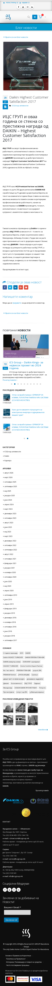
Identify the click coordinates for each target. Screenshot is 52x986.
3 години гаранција (10, 653)
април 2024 (8, 504)
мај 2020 (7, 586)
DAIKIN (27, 653)
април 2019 (8, 604)
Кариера (7, 460)
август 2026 (8, 473)
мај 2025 (7, 491)
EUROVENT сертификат (31, 662)
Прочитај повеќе (42, 790)
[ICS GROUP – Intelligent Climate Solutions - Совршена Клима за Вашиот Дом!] (8, 17)
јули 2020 (8, 581)
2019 (21, 653)
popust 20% (37, 670)
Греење (35, 675)
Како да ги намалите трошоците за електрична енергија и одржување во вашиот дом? (25, 412)
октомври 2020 (10, 577)
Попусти (42, 688)
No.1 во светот (8, 670)
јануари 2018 (9, 636)
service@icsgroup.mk (17, 859)
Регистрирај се (12, 3)
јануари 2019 (9, 613)
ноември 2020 (10, 572)
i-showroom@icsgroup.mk (19, 838)
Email (26, 287)
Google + (21, 287)
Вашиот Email (12, 907)
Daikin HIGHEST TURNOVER (13, 657)
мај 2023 (7, 532)
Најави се (25, 3)
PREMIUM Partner (9, 675)
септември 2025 (10, 486)
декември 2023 (10, 513)
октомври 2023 (10, 518)
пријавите (17, 303)
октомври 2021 (10, 559)
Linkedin (19, 890)
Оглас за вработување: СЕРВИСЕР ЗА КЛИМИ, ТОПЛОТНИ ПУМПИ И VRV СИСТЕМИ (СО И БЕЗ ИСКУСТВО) (27, 397)
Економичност (16, 683)
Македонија (7, 688)
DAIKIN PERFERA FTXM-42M (34, 657)
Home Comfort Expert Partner (31, 666)
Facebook (5, 287)
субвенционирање (37, 692)
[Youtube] (23, 7)
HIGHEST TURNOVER (10, 666)
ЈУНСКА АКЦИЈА (23, 675)
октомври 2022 (10, 545)
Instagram (14, 890)
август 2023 (8, 522)
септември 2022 (10, 550)
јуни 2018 (8, 631)
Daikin (6, 456)
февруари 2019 (10, 608)
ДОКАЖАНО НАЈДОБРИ (35, 679)
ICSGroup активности (20, 106)
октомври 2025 (10, 482)
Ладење (37, 683)
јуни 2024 (8, 500)
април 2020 (8, 590)
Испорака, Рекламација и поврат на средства (24, 962)
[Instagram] (28, 7)
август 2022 (8, 554)
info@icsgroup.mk (16, 876)
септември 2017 (10, 640)
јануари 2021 (9, 568)
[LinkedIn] (32, 7)
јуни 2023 (8, 527)
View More (42, 730)
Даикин (6, 683)
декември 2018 (10, 618)
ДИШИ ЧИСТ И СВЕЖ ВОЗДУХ (13, 679)
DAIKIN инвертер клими (12, 662)
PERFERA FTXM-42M (24, 670)
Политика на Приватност (15, 959)
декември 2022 (10, 541)
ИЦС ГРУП (28, 683)
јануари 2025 (9, 495)
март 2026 (8, 477)
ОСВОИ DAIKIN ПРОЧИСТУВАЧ (26, 688)
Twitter (10, 287)
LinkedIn (15, 287)
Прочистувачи (8, 692)
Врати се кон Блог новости (16, 37)
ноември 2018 (10, 622)
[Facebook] (19, 7)
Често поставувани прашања (17, 965)
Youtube (9, 890)
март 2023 (8, 536)
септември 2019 (10, 595)
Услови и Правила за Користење (18, 955)
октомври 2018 (10, 627)
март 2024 (8, 509)
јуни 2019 (8, 599)
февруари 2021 (10, 563)
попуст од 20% (21, 692)
